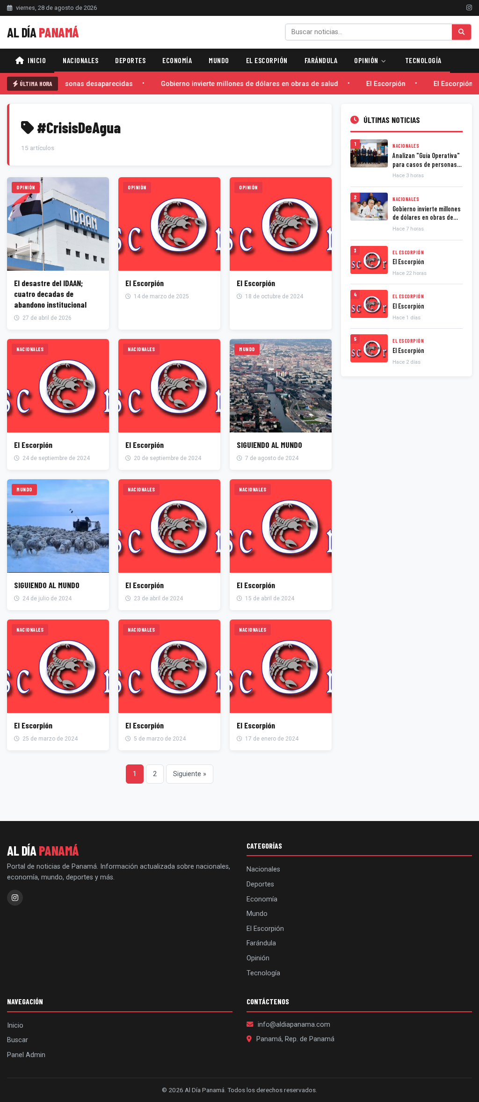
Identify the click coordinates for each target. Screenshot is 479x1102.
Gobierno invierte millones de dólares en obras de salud (241, 84)
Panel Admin (26, 1055)
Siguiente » (189, 774)
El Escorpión (267, 60)
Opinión (367, 60)
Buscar (17, 1040)
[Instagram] (469, 7)
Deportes (130, 60)
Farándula (321, 60)
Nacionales (80, 60)
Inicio (36, 60)
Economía (177, 60)
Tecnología (423, 60)
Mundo (219, 60)
